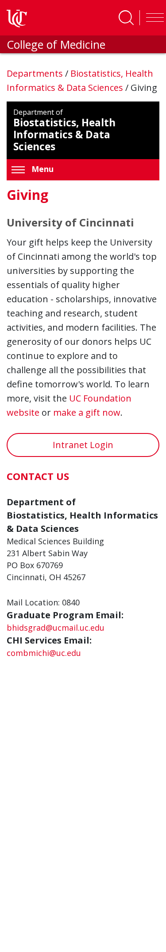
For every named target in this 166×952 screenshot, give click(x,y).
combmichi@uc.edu (44, 653)
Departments (36, 73)
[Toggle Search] (126, 17)
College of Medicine (56, 44)
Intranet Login (83, 445)
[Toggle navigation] (152, 17)
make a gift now (86, 412)
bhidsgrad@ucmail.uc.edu (55, 627)
